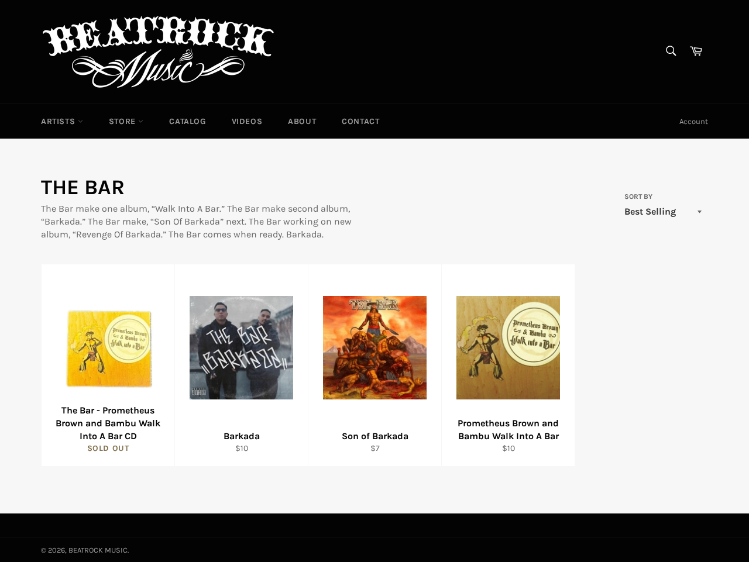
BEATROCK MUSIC (98, 550)
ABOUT (302, 121)
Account (693, 121)
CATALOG (187, 121)
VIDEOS (247, 121)
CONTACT (360, 121)
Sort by (638, 196)
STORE (124, 121)
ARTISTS (59, 121)
